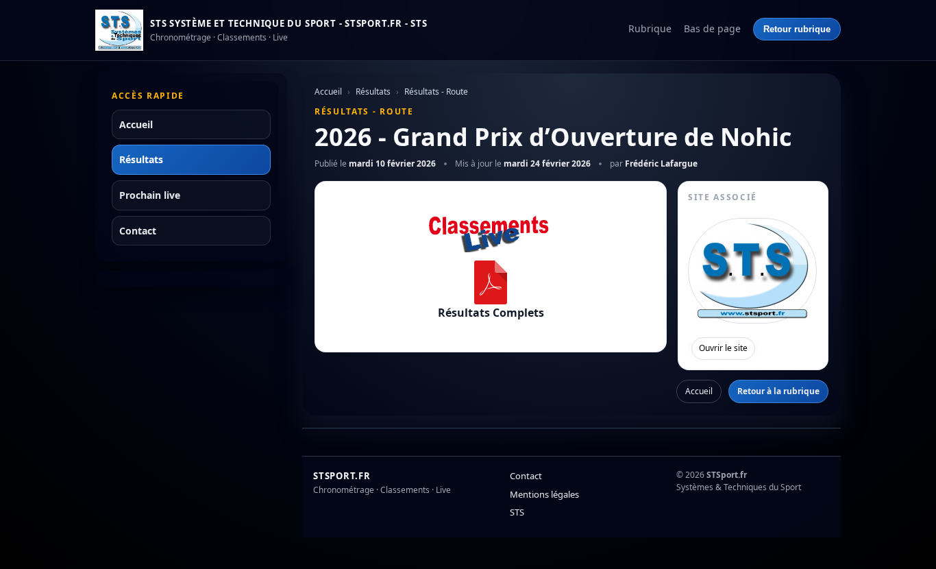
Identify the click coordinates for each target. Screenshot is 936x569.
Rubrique (650, 28)
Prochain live (149, 195)
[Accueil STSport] (119, 30)
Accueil (136, 124)
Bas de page (712, 28)
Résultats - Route (436, 91)
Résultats (141, 159)
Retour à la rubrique (778, 391)
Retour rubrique (796, 29)
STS (517, 512)
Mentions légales (544, 494)
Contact (137, 230)
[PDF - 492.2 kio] (490, 282)
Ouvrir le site (723, 348)
